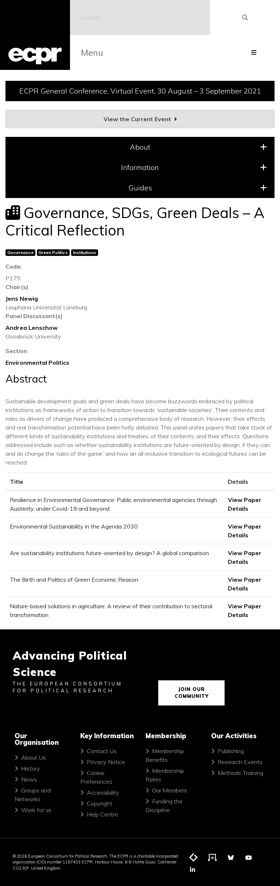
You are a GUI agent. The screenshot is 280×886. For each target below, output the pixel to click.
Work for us (36, 810)
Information (140, 167)
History (30, 768)
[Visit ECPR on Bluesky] (231, 857)
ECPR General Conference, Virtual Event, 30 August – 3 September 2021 (140, 90)
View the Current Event (138, 119)
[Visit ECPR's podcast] (212, 858)
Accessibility (103, 792)
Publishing (231, 751)
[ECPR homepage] (35, 35)
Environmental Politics (37, 362)
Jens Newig (21, 298)
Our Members (169, 790)
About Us (33, 757)
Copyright (99, 803)
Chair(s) (16, 286)
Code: (13, 266)
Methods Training (240, 772)
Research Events (240, 762)
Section (16, 351)
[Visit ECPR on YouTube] (248, 857)
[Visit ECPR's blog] (193, 858)
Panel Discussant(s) (34, 316)
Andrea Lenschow (31, 327)
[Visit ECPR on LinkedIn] (192, 869)
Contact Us (102, 751)
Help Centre (102, 814)
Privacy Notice (106, 762)
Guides (140, 187)
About (140, 146)
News (29, 779)
